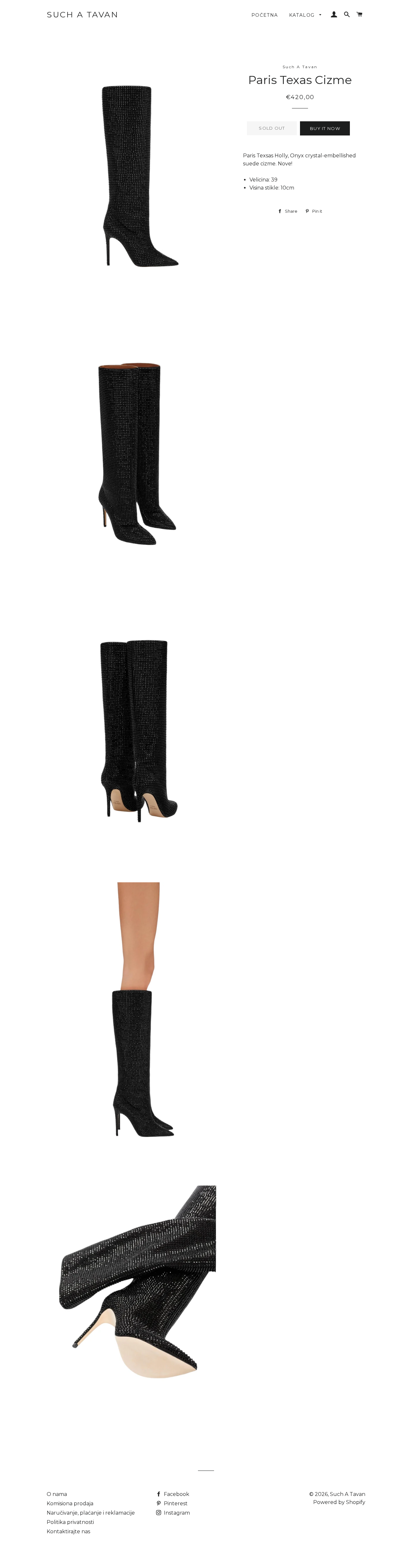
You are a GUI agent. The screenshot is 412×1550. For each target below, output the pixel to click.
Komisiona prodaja (70, 1503)
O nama (57, 1494)
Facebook (176, 1494)
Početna (264, 15)
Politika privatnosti (70, 1522)
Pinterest (175, 1503)
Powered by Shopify (339, 1502)
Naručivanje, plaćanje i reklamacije (91, 1513)
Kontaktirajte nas (68, 1531)
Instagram (176, 1513)
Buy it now (325, 128)
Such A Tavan (82, 14)
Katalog (302, 15)
